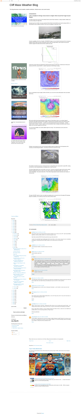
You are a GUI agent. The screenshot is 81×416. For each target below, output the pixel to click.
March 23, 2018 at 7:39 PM (38, 278)
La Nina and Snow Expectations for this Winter (43, 384)
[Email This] (51, 224)
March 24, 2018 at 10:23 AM (41, 303)
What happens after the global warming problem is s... (18, 284)
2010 (13, 300)
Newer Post (31, 340)
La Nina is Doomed (16, 251)
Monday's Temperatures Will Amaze (19, 272)
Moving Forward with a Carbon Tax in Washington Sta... (19, 249)
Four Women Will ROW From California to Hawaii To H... (18, 261)
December (15, 233)
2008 (13, 303)
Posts (14, 332)
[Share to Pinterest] (55, 224)
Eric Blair (33, 232)
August (14, 239)
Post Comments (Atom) (38, 345)
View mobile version (49, 342)
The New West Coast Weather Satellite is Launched (18, 282)
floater (33, 285)
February (15, 286)
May (14, 244)
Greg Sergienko (35, 316)
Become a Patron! (14, 83)
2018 (13, 232)
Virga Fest (15, 254)
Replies (34, 256)
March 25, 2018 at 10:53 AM (42, 270)
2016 (13, 291)
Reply (33, 241)
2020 (13, 229)
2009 (13, 302)
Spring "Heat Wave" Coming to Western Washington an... (18, 275)
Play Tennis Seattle (15, 325)
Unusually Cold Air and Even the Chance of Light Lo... (18, 258)
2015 (13, 293)
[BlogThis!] (52, 224)
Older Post (68, 340)
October (14, 236)
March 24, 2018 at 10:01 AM (46, 258)
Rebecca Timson (37, 258)
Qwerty (33, 251)
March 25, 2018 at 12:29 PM (43, 316)
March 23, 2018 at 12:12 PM (40, 232)
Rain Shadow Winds (16, 252)
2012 (13, 297)
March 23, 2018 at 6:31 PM (39, 251)
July (14, 241)
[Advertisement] (19, 44)
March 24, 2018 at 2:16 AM (39, 285)
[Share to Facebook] (54, 224)
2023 (13, 224)
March (14, 247)
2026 (13, 220)
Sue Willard (34, 303)
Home (50, 340)
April (14, 245)
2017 (13, 290)
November (15, 235)
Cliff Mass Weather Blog (24, 4)
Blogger (42, 413)
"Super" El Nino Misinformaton (35, 348)
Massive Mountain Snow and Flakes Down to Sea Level (44, 378)
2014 (13, 294)
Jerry (33, 278)
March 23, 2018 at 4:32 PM (40, 245)
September (15, 238)
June (14, 242)
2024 (13, 223)
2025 (13, 221)
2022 (13, 226)
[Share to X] (53, 224)
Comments (15, 334)
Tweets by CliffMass (14, 216)
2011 (13, 299)
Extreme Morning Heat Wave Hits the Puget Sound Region (19, 268)
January (14, 288)
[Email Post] (49, 224)
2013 (13, 296)
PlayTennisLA (14, 326)
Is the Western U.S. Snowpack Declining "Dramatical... (18, 266)
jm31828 (33, 245)
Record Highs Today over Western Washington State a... (19, 271)
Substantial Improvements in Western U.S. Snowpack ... (19, 280)
